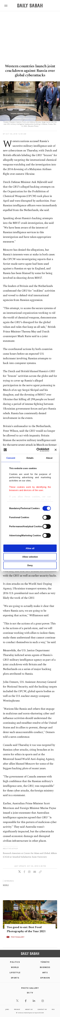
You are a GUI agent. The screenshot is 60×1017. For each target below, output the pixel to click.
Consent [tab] (10, 458)
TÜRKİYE (45, 962)
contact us (42, 1009)
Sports (15, 978)
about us (28, 1009)
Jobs (7, 1009)
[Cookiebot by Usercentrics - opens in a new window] (37, 450)
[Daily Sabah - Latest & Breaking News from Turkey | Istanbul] (30, 5)
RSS (53, 1009)
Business (45, 967)
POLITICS (15, 962)
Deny (30, 565)
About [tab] (49, 458)
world (6, 885)
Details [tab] (30, 458)
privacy (17, 1009)
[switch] (47, 517)
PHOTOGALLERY (17, 937)
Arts (45, 972)
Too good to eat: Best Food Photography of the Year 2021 (26, 929)
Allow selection (30, 557)
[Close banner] (56, 450)
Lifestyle (15, 972)
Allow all (30, 548)
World (15, 967)
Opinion (45, 978)
